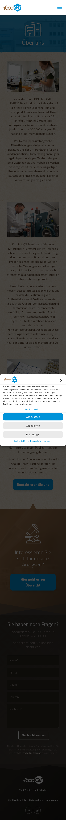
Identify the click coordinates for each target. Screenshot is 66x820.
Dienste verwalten (32, 409)
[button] (61, 380)
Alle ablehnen (33, 426)
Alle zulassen (33, 417)
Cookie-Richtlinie (21, 440)
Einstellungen (33, 434)
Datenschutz (35, 440)
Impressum (47, 440)
